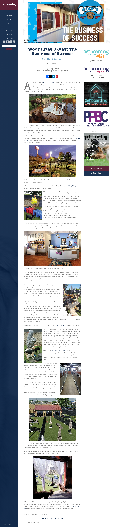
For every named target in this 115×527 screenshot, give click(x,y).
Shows (9, 23)
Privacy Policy (9, 38)
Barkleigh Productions (10, 524)
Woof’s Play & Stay (48, 83)
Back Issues (9, 16)
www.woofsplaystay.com (59, 350)
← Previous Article (47, 518)
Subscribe (9, 35)
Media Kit (9, 31)
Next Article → (59, 518)
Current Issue (9, 12)
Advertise (9, 27)
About (9, 19)
